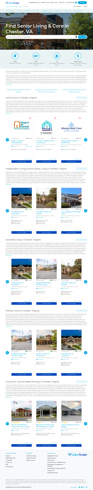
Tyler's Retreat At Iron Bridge (70, 426)
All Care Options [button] (70, 2)
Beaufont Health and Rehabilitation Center (45, 426)
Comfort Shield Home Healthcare (45, 142)
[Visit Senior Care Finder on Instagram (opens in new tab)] (86, 487)
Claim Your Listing (31, 456)
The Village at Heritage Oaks (70, 213)
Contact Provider (21, 161)
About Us (8, 456)
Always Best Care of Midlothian (69, 142)
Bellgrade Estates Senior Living (43, 284)
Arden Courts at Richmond (43, 355)
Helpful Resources (10, 458)
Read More (9, 84)
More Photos (16, 146)
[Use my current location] (76, 37)
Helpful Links (27, 11)
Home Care (62, 2)
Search (81, 37)
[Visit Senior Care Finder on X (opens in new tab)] (84, 487)
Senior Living (14, 6)
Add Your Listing (30, 458)
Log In (85, 6)
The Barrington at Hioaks (43, 213)
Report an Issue (30, 460)
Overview (19, 11)
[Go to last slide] (7, 139)
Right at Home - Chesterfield (18, 142)
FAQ (7, 464)
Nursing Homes (78, 11)
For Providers (77, 6)
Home (7, 6)
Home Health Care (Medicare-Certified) (55, 465)
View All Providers (81, 97)
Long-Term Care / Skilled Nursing (56, 462)
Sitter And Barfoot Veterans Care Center (20, 426)
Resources (82, 2)
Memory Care (53, 2)
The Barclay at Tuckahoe (17, 213)
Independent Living (34, 2)
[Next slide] (85, 139)
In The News (9, 460)
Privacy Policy (9, 466)
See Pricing (29, 146)
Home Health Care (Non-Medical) (56, 468)
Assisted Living (45, 2)
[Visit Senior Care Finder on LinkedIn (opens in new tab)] (81, 487)
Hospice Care (50, 470)
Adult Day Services (52, 472)
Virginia (20, 6)
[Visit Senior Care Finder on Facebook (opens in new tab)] (79, 487)
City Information (10, 11)
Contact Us (9, 462)
